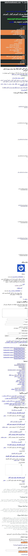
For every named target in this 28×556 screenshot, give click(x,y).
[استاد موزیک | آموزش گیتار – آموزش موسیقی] (16, 11)
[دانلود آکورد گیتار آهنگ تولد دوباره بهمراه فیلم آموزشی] (18, 78)
